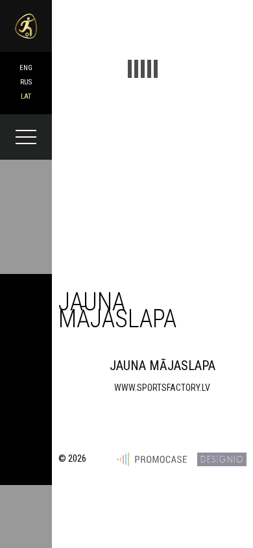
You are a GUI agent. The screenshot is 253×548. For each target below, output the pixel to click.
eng (25, 68)
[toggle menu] (26, 137)
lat (26, 96)
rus (26, 82)
